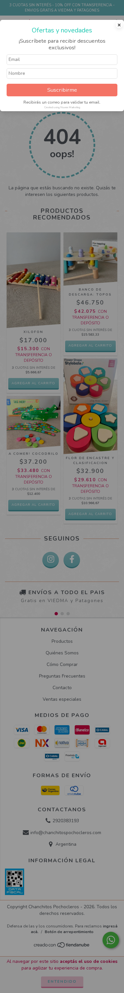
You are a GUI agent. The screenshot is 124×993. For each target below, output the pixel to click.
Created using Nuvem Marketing (62, 107)
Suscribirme (62, 90)
